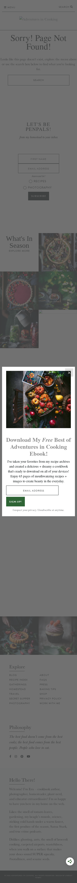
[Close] (69, 372)
